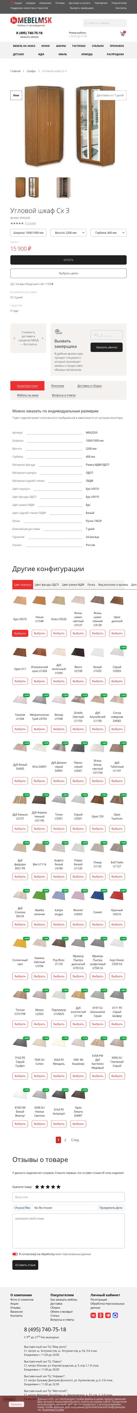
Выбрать (39, 633)
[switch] (15, 1254)
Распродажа (115, 54)
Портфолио (101, 3)
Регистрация (99, 1299)
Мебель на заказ (24, 46)
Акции (18, 3)
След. (75, 1139)
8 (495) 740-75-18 (29, 32)
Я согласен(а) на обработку (55, 1254)
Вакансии (16, 1311)
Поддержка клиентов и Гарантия (29, 8)
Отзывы (60, 3)
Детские (18, 54)
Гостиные (79, 46)
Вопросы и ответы (62, 1319)
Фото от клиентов (21, 1299)
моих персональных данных (73, 1254)
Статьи (54, 1315)
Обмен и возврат (61, 1311)
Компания (45, 3)
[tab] (27, 385)
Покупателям (119, 3)
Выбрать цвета (68, 273)
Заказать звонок (29, 36)
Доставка (56, 1303)
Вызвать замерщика (82, 8)
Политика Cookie (53, 1409)
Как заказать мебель (63, 1299)
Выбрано (20, 633)
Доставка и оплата (79, 3)
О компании (21, 1295)
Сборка (55, 1307)
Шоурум (30, 3)
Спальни (98, 46)
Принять (16, 1404)
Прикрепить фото (111, 1208)
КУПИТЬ (69, 260)
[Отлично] (37, 1187)
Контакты (121, 8)
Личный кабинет (105, 1295)
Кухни (45, 46)
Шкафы (61, 46)
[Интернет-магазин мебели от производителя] (31, 20)
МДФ (41, 54)
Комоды (87, 54)
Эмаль (62, 54)
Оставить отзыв (25, 1265)
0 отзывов (30, 223)
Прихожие (117, 46)
